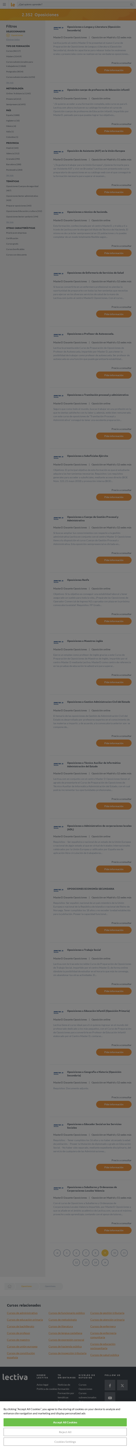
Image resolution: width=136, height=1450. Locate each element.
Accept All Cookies (65, 1422)
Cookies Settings (65, 1441)
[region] (68, 1425)
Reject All (65, 1432)
